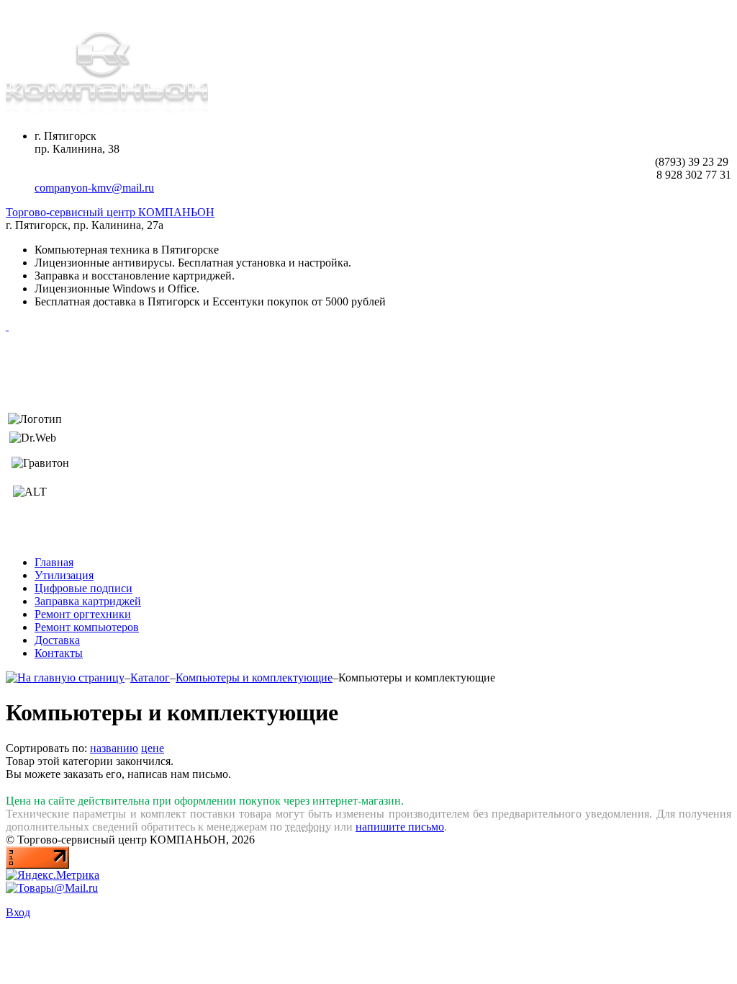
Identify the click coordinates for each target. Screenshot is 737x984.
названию (114, 748)
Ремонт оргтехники (83, 614)
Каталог (150, 677)
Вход (18, 912)
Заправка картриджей (88, 601)
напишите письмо (400, 826)
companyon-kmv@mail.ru (94, 188)
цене (152, 748)
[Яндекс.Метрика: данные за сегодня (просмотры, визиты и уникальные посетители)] (52, 875)
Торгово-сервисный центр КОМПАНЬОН (110, 212)
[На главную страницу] (65, 677)
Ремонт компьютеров (87, 627)
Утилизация (64, 575)
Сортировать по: (46, 748)
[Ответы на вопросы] (7, 326)
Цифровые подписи (83, 588)
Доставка (57, 640)
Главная (54, 562)
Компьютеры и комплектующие (254, 677)
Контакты (59, 653)
